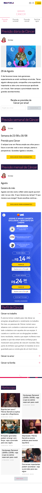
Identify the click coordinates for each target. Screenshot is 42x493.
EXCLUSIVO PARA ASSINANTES (21, 157)
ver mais (19, 478)
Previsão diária (5, 20)
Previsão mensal (27, 20)
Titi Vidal (10, 40)
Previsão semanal (16, 20)
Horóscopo (21, 11)
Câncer (21, 14)
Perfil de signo (37, 20)
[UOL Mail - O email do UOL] (30, 3)
